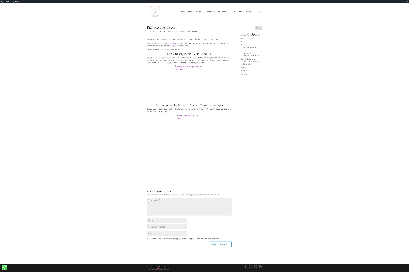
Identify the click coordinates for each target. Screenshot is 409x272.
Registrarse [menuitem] (15, 2)
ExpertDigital (164, 269)
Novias (240, 12)
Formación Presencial (204, 12)
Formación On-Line (225, 12)
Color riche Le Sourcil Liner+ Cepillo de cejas (189, 105)
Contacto (258, 12)
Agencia (190, 12)
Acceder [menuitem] (7, 2)
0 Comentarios (192, 31)
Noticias (249, 12)
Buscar (258, 28)
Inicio (182, 12)
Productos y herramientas (176, 31)
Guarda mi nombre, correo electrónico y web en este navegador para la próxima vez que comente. (185, 239)
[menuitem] (2, 1)
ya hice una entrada (174, 43)
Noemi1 (152, 31)
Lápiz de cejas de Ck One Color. (189, 54)
